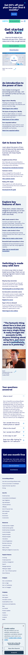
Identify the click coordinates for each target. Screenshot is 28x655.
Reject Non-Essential (14, 648)
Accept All (14, 652)
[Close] (23, 626)
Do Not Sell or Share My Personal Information (14, 643)
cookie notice (13, 638)
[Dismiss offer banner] (24, 3)
